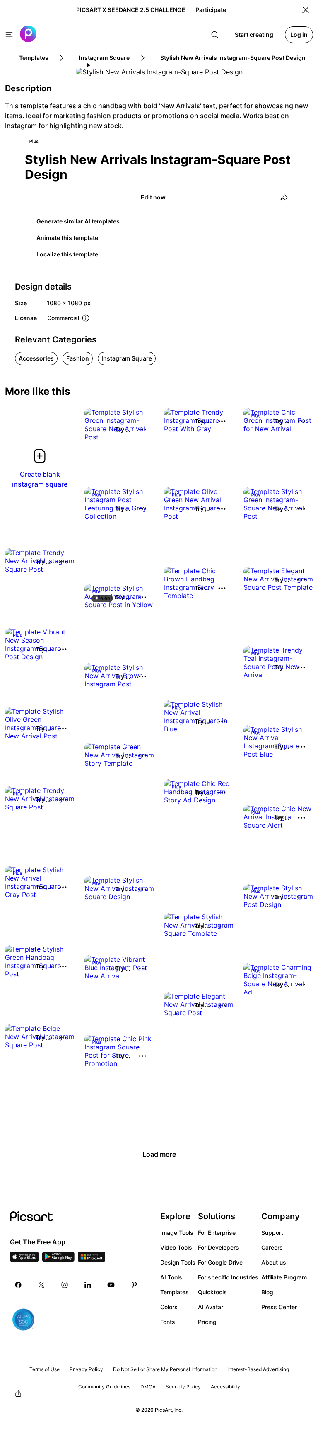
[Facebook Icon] (18, 1285)
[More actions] (142, 429)
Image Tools (176, 1232)
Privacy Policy (86, 1369)
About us (273, 1262)
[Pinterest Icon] (134, 1285)
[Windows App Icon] (91, 1259)
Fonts (167, 1321)
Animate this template (67, 237)
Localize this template (67, 254)
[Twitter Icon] (41, 1285)
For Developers (218, 1247)
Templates (174, 1292)
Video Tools (176, 1247)
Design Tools (177, 1262)
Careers (272, 1247)
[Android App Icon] (58, 1259)
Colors (169, 1306)
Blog (267, 1292)
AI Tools (171, 1277)
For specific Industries (228, 1277)
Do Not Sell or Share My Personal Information (165, 1369)
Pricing (207, 1321)
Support (272, 1232)
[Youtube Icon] (111, 1285)
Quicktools (212, 1292)
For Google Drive (220, 1262)
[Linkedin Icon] (88, 1285)
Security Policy (183, 1387)
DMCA (148, 1387)
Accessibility (225, 1387)
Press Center (279, 1306)
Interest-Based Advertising (258, 1369)
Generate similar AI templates (78, 221)
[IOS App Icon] (24, 1259)
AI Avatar (210, 1306)
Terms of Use (44, 1369)
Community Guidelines (104, 1387)
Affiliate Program (284, 1277)
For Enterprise (217, 1232)
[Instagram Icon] (64, 1285)
